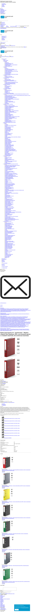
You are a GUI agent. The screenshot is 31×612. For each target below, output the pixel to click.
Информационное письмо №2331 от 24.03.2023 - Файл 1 (12, 430)
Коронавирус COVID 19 (8, 90)
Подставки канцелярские (13, 324)
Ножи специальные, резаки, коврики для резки (6, 316)
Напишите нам (2, 605)
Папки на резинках (10, 323)
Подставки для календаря (6, 324)
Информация (2, 601)
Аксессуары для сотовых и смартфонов (10, 318)
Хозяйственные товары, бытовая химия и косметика (12, 165)
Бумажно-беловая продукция (4, 313)
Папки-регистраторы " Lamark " (7, 330)
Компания (1, 599)
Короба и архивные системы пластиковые (19, 316)
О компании (2, 600)
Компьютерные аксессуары (19, 320)
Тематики (1, 597)
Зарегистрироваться (3, 28)
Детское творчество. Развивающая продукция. (11, 82)
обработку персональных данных (9, 593)
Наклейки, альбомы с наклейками (10, 105)
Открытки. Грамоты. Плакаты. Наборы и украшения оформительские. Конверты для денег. (17, 95)
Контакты (3, 39)
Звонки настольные (19, 319)
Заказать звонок (2, 604)
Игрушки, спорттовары (6, 309)
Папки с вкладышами (15, 323)
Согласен (17, 609)
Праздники (1, 596)
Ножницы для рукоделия (8, 76)
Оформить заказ (2, 46)
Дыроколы (12, 319)
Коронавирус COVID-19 (13, 309)
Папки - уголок (17, 322)
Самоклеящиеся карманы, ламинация (17, 325)
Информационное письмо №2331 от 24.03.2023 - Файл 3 (12, 435)
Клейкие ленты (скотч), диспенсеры (16, 326)
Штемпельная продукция (5, 314)
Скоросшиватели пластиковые (7, 326)
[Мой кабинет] (0, 44)
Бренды (3, 38)
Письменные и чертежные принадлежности (20, 313)
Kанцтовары (7, 62)
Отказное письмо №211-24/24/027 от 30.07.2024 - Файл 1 (12, 423)
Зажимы (15, 319)
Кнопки (8, 320)
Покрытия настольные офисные (21, 324)
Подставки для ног (22, 317)
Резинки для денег (9, 325)
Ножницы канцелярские (5, 322)
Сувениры (6, 124)
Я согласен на (7, 593)
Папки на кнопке (4, 323)
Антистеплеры (17, 318)
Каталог (1, 595)
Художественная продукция (7, 311)
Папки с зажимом (20, 323)
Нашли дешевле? (2, 398)
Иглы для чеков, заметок (6, 317)
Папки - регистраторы (12, 322)
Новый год (6, 68)
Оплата (1, 602)
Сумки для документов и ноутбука (15, 317)
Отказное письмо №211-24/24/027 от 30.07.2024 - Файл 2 (12, 425)
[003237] (12, 357)
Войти (25, 27)
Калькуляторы (24, 319)
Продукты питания (7, 79)
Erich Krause (4, 383)
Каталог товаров (6, 60)
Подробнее (3, 535)
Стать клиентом (4, 37)
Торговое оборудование (8, 157)
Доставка (1, 603)
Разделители (5, 325)
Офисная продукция (11, 313)
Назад (4, 59)
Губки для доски (9, 319)
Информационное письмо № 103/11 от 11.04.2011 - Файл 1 (12, 418)
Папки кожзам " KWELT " (22, 322)
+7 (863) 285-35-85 (2, 42)
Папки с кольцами (25, 323)
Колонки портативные (12, 320)
